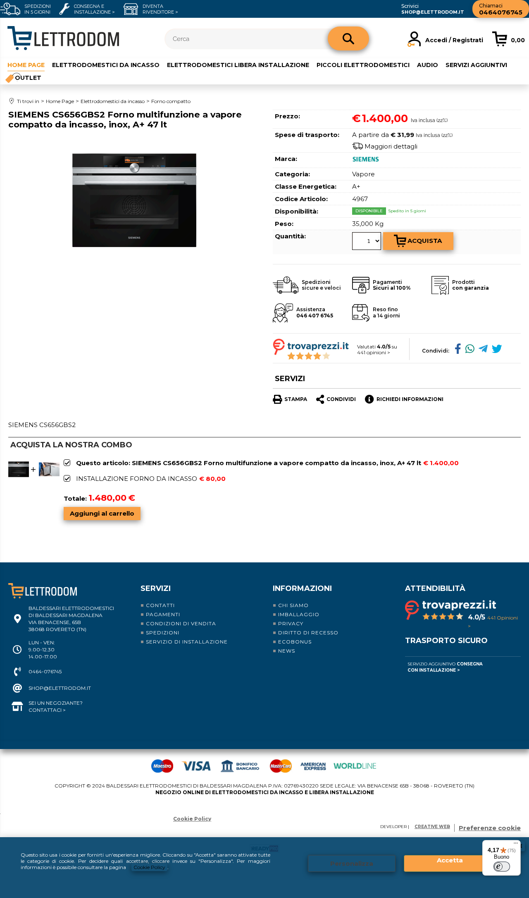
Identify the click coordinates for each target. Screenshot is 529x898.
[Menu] (516, 845)
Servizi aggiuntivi (476, 65)
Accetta (450, 860)
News (286, 651)
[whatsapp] (467, 350)
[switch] (501, 867)
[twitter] (495, 350)
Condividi (341, 399)
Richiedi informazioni (409, 399)
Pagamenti (163, 614)
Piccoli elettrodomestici (363, 65)
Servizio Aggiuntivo (445, 667)
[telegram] (481, 350)
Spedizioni (162, 632)
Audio (427, 65)
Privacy (290, 623)
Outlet (28, 78)
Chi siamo (293, 605)
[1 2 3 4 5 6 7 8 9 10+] (367, 242)
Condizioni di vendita (181, 623)
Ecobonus (295, 642)
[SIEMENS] (366, 162)
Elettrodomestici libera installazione (238, 65)
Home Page (26, 65)
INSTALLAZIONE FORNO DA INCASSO (136, 478)
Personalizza (351, 863)
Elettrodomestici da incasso (106, 65)
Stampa (295, 399)
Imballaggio (298, 614)
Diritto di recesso (308, 632)
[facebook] (455, 350)
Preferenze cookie (490, 828)
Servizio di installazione (187, 642)
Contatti (160, 605)
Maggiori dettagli (391, 146)
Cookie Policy (149, 867)
